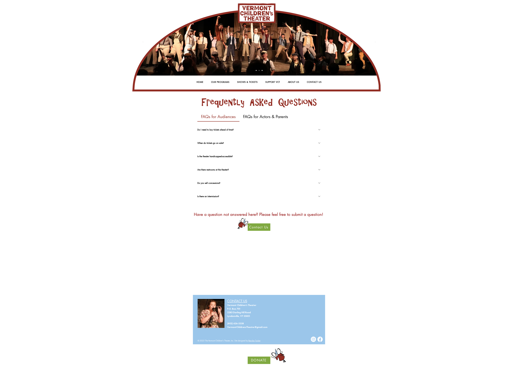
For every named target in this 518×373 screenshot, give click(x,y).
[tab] (218, 117)
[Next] (375, 42)
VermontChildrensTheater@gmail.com (247, 327)
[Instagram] (313, 339)
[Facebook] (320, 339)
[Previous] (143, 42)
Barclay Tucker (254, 340)
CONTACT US (237, 301)
